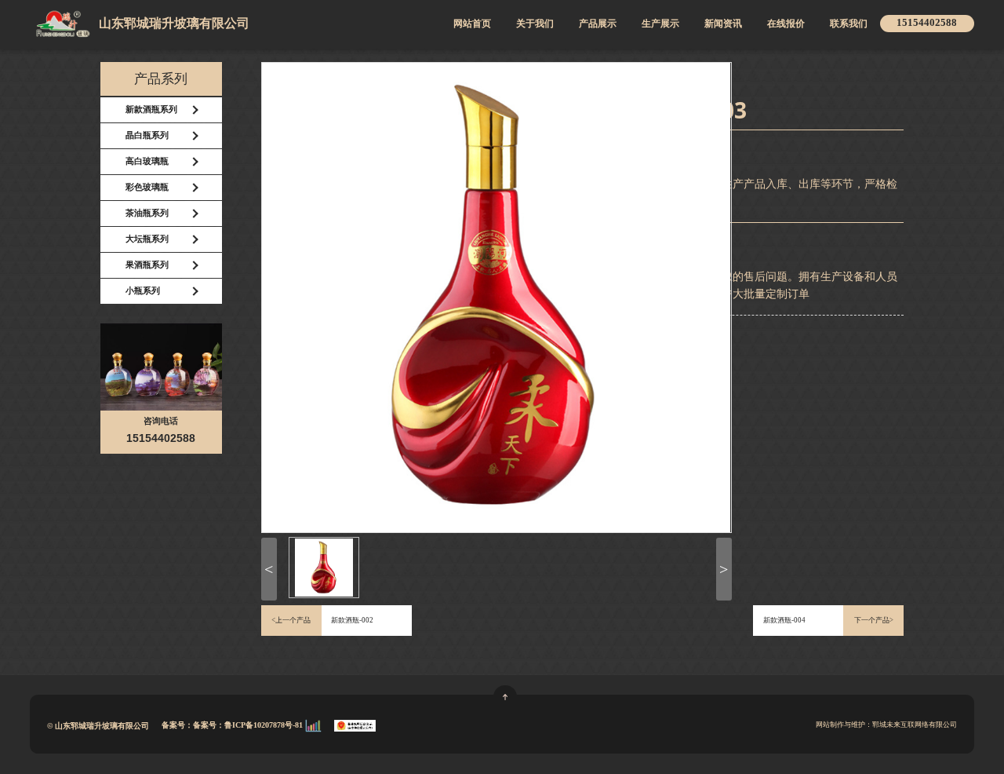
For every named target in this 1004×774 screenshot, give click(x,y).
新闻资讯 (723, 24)
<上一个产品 (291, 620)
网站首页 (472, 24)
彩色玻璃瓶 (147, 187)
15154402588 (927, 22)
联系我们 (849, 24)
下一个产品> (873, 620)
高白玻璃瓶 (147, 161)
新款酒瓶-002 (352, 620)
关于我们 (535, 24)
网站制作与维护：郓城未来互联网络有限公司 (886, 724)
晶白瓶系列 (147, 135)
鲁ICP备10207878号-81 (264, 724)
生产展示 (660, 24)
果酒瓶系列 (147, 265)
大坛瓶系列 (147, 239)
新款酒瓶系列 (151, 109)
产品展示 (598, 24)
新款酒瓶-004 (784, 620)
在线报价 (786, 24)
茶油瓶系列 (147, 213)
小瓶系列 (143, 291)
